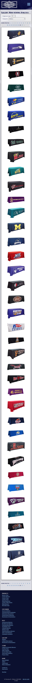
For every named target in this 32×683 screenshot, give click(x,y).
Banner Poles (5, 595)
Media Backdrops (6, 601)
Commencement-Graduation (9, 612)
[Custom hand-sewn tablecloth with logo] (16, 213)
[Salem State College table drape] (16, 421)
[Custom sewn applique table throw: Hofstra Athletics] (16, 48)
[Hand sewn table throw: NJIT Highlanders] (16, 256)
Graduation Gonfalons (7, 634)
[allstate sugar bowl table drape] (16, 488)
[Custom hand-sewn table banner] (16, 392)
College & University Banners (9, 647)
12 (11, 25)
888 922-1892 (26, 679)
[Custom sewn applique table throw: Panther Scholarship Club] (16, 313)
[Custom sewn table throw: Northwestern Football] (16, 271)
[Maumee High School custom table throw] (16, 200)
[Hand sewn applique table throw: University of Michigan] (16, 228)
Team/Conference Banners (8, 631)
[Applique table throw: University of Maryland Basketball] (16, 157)
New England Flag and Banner (9, 4)
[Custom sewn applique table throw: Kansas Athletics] (16, 101)
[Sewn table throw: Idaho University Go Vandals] (16, 61)
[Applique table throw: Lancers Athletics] (16, 115)
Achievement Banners (7, 622)
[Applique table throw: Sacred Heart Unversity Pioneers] (16, 406)
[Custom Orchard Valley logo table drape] (16, 285)
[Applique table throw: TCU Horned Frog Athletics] (16, 501)
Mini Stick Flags (5, 605)
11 (9, 25)
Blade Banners (5, 604)
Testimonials (5, 663)
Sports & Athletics (6, 610)
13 (14, 25)
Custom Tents (5, 599)
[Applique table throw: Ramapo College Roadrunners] (16, 367)
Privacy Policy (5, 654)
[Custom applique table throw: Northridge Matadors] (16, 186)
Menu (28, 4)
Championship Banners (7, 625)
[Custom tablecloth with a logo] (16, 527)
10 (7, 25)
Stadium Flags (5, 629)
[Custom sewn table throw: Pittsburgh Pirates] (16, 340)
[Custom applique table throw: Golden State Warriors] (16, 34)
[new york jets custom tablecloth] (16, 88)
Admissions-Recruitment (8, 613)
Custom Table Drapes (7, 602)
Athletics (4, 639)
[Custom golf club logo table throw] (16, 514)
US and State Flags (6, 651)
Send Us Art (5, 669)
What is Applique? (6, 664)
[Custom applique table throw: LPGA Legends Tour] (16, 129)
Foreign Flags (5, 648)
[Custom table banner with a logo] (16, 570)
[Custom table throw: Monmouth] (16, 242)
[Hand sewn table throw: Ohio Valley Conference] (16, 300)
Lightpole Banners (6, 628)
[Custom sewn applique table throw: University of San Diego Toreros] (16, 540)
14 (16, 25)
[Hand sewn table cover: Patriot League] (16, 327)
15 (18, 25)
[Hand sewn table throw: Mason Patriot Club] (16, 171)
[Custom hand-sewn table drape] (16, 433)
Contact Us (4, 667)
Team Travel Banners (7, 632)
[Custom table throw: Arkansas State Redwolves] (16, 379)
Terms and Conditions (7, 653)
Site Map (4, 672)
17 (22, 25)
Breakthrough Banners (7, 623)
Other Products (5, 650)
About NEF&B (5, 660)
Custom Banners (6, 596)
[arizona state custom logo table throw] (16, 475)
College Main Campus (7, 641)
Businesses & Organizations (8, 616)
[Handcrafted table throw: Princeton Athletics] (16, 354)
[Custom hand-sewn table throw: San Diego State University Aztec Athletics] (16, 446)
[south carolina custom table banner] (16, 461)
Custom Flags (5, 598)
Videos (3, 661)
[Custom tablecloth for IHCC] (16, 75)
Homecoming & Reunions (8, 615)
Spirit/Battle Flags (6, 626)
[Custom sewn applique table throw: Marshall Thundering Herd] (16, 142)
